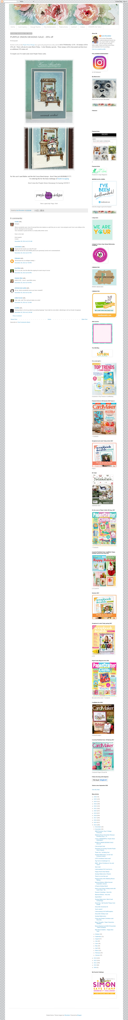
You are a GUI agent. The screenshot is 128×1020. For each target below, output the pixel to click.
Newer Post (14, 319)
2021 (95, 808)
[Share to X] (39, 210)
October (97, 934)
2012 (95, 960)
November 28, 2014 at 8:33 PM (23, 272)
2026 (95, 797)
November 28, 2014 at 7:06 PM (23, 262)
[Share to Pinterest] (43, 210)
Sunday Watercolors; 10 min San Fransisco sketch (104, 855)
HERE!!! (66, 183)
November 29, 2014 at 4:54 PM (23, 282)
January (97, 955)
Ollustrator (67, 1015)
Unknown (17, 258)
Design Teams (35, 27)
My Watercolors (50, 27)
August (97, 939)
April (96, 948)
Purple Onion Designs (29, 45)
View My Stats (96, 789)
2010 (95, 965)
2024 (95, 801)
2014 (95, 825)
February (97, 953)
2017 (95, 817)
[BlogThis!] (37, 210)
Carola (16, 221)
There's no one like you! (101, 876)
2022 (95, 806)
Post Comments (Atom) (24, 322)
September (98, 936)
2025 (95, 799)
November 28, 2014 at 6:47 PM (23, 253)
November (98, 829)
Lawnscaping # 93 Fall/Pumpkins (104, 911)
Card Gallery (22, 27)
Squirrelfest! (98, 897)
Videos (82, 27)
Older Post (84, 319)
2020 (95, 811)
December (98, 827)
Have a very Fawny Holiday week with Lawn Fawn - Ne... (105, 889)
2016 (95, 820)
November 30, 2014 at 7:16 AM (23, 302)
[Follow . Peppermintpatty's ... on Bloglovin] (100, 781)
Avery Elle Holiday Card (101, 914)
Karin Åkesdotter (106, 36)
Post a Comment (17, 316)
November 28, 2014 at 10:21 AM (23, 241)
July (96, 941)
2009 (95, 967)
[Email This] (36, 210)
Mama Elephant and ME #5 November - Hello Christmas (105, 926)
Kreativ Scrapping (63, 179)
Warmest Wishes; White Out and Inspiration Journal (103, 883)
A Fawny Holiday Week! (101, 886)
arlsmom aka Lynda (20, 288)
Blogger (79, 1015)
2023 (95, 804)
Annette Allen (18, 278)
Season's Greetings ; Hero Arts (103, 892)
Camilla (17, 308)
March (97, 950)
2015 (95, 822)
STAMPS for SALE (95, 27)
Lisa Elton (17, 268)
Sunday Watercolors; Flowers (103, 874)
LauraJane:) (18, 246)
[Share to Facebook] (41, 210)
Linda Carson (18, 298)
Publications (63, 27)
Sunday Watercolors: (100, 916)
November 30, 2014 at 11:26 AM (23, 312)
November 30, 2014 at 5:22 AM (23, 292)
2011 (95, 963)
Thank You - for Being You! (102, 852)
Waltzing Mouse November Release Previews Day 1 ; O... (105, 835)
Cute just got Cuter (100, 846)
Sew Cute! (98, 867)
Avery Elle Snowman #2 (101, 907)
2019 (95, 813)
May (96, 946)
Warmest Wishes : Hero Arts (102, 894)
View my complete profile (99, 49)
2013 (95, 958)
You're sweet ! (98, 909)
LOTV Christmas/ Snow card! (103, 858)
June (96, 943)
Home (13, 27)
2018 (95, 815)
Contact (74, 27)
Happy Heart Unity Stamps (102, 871)
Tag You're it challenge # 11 (102, 861)
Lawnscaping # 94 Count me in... (104, 869)
